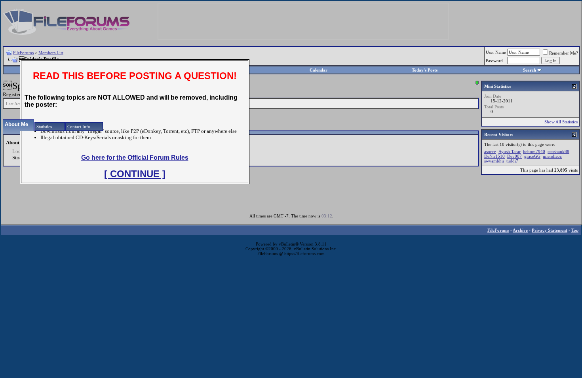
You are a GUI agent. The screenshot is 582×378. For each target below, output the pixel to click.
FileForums (23, 52)
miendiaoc (552, 156)
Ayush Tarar (509, 151)
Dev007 (514, 156)
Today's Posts (424, 70)
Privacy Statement (549, 230)
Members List (50, 52)
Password (494, 60)
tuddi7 (512, 161)
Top (574, 230)
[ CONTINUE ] (134, 173)
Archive (520, 230)
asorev (490, 151)
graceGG (532, 156)
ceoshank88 (558, 151)
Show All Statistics (561, 121)
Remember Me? (563, 53)
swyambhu (494, 161)
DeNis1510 (494, 156)
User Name (496, 52)
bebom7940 (534, 151)
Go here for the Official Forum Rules (134, 157)
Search (529, 70)
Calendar (318, 70)
